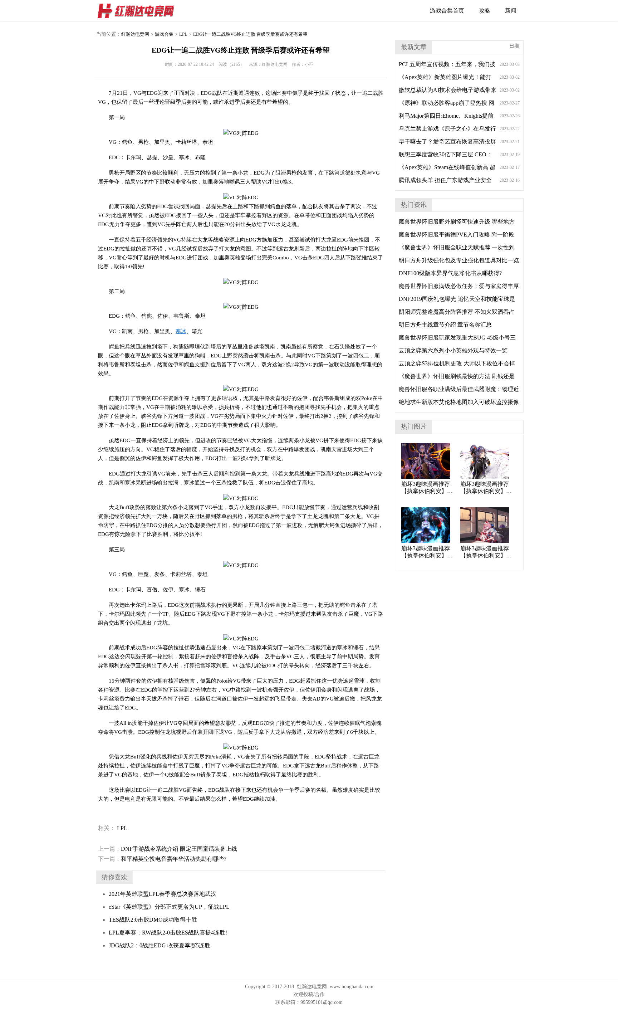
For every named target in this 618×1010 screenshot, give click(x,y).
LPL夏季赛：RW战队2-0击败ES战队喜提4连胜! (168, 933)
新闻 (510, 11)
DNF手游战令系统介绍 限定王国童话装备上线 (167, 849)
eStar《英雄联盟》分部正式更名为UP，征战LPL (169, 907)
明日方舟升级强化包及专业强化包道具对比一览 (459, 260)
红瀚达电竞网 (139, 10)
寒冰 (181, 331)
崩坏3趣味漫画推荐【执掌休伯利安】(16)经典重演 (484, 488)
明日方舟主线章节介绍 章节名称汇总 (445, 325)
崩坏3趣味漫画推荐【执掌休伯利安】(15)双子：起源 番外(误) (426, 552)
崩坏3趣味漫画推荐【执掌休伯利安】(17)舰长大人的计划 (426, 488)
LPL (183, 34)
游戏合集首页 (447, 11)
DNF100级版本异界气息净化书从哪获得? (450, 273)
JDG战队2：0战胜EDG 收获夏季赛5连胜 (159, 945)
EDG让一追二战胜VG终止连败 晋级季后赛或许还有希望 (250, 34)
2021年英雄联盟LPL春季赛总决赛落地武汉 (162, 894)
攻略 (484, 11)
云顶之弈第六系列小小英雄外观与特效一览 (453, 350)
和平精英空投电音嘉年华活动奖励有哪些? (162, 859)
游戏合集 (164, 34)
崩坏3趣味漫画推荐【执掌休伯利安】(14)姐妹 (484, 552)
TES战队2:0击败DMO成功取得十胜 (153, 920)
